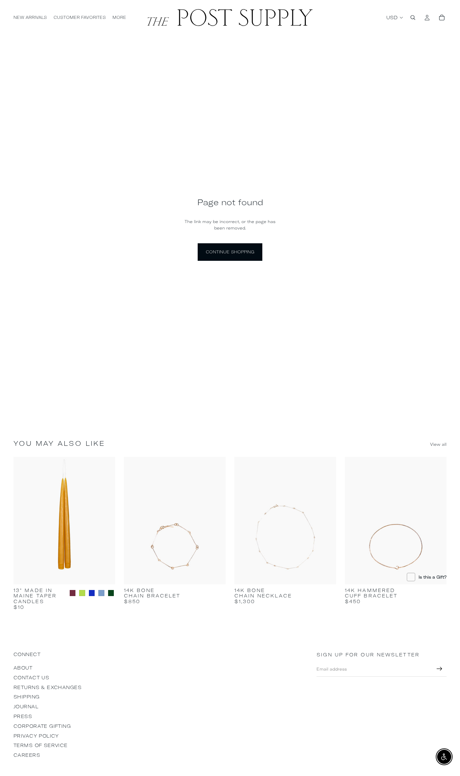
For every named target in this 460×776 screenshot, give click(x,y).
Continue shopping (230, 251)
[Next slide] (105, 520)
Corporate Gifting (42, 726)
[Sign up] (439, 669)
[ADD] (215, 574)
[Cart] (441, 17)
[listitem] (119, 17)
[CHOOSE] (105, 574)
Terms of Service (40, 745)
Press (22, 716)
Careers (26, 755)
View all (438, 444)
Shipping (26, 697)
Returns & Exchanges (47, 687)
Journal (25, 707)
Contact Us (31, 678)
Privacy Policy (36, 736)
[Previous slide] (23, 520)
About (22, 668)
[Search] (412, 17)
